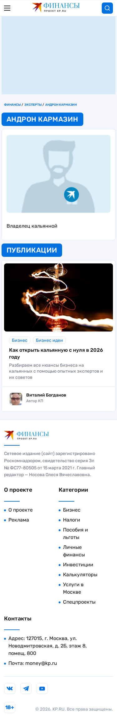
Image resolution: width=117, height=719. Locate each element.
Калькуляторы (80, 575)
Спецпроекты (79, 602)
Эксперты (33, 105)
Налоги (71, 520)
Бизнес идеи (49, 340)
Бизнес (19, 340)
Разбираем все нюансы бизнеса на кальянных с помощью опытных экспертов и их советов (56, 371)
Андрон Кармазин (61, 105)
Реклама (18, 520)
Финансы (12, 105)
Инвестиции (78, 565)
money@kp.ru (41, 663)
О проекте (20, 510)
